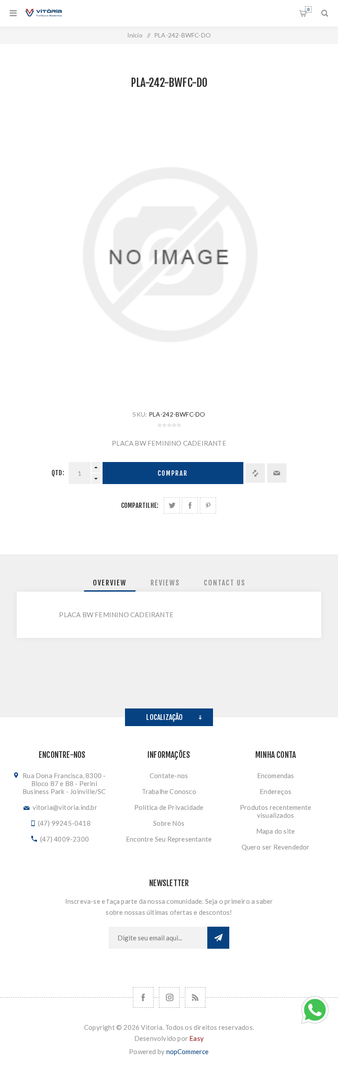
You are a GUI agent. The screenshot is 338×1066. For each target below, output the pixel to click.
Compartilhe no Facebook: (190, 505)
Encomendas (275, 775)
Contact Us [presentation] (225, 582)
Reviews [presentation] (165, 582)
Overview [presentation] (110, 582)
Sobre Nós (168, 823)
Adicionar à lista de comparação (255, 473)
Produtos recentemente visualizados (275, 811)
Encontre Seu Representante (169, 839)
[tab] (110, 583)
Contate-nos (169, 775)
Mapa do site (275, 831)
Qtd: (57, 473)
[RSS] (195, 997)
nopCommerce (187, 1051)
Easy (196, 1038)
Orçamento (308, 9)
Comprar (173, 473)
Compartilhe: (139, 505)
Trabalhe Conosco (169, 791)
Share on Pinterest (208, 505)
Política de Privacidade (169, 807)
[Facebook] (143, 997)
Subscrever (218, 938)
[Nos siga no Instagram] (169, 997)
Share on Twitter (172, 505)
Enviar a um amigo (277, 473)
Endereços (275, 791)
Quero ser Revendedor (276, 847)
